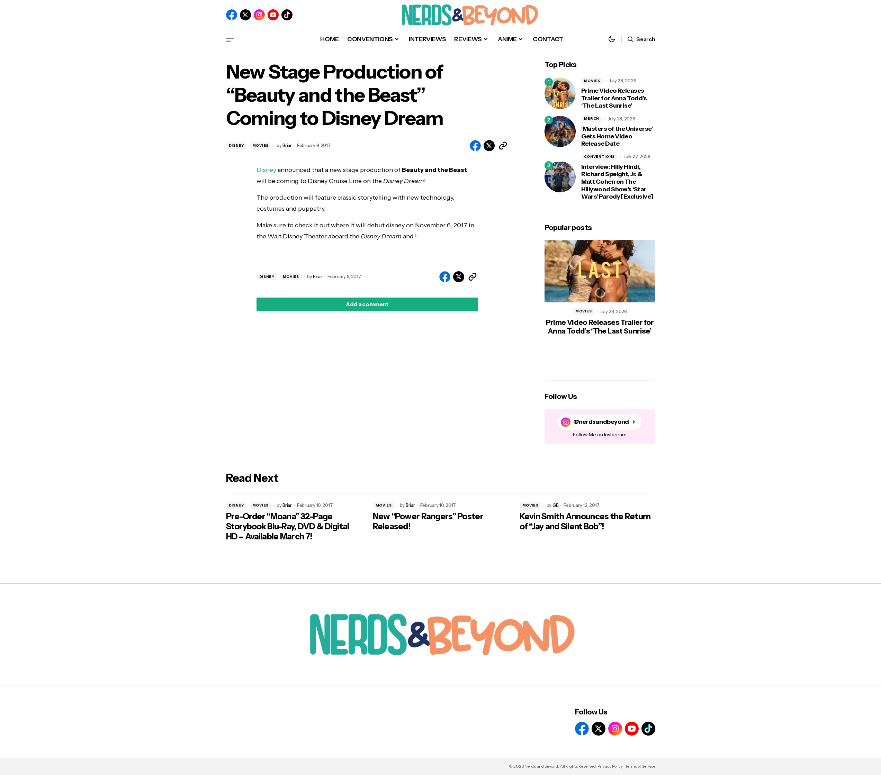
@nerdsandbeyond (601, 422)
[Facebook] (232, 15)
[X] (245, 15)
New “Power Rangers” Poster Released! (428, 521)
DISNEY (236, 145)
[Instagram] (259, 15)
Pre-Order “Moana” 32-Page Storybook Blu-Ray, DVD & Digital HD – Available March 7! (287, 526)
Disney (266, 170)
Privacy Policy (610, 766)
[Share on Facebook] (475, 145)
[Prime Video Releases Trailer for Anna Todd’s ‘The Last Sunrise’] (560, 93)
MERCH (592, 118)
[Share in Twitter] (489, 145)
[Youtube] (273, 15)
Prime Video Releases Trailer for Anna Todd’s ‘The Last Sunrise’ (614, 98)
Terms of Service (640, 766)
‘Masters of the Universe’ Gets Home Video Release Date (617, 136)
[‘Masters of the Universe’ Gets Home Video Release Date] (560, 131)
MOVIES (260, 145)
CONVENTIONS (599, 156)
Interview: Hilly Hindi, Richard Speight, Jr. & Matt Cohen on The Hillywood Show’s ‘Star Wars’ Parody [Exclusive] (617, 181)
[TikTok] (287, 15)
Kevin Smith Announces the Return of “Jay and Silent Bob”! (585, 521)
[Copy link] (503, 145)
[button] (230, 39)
